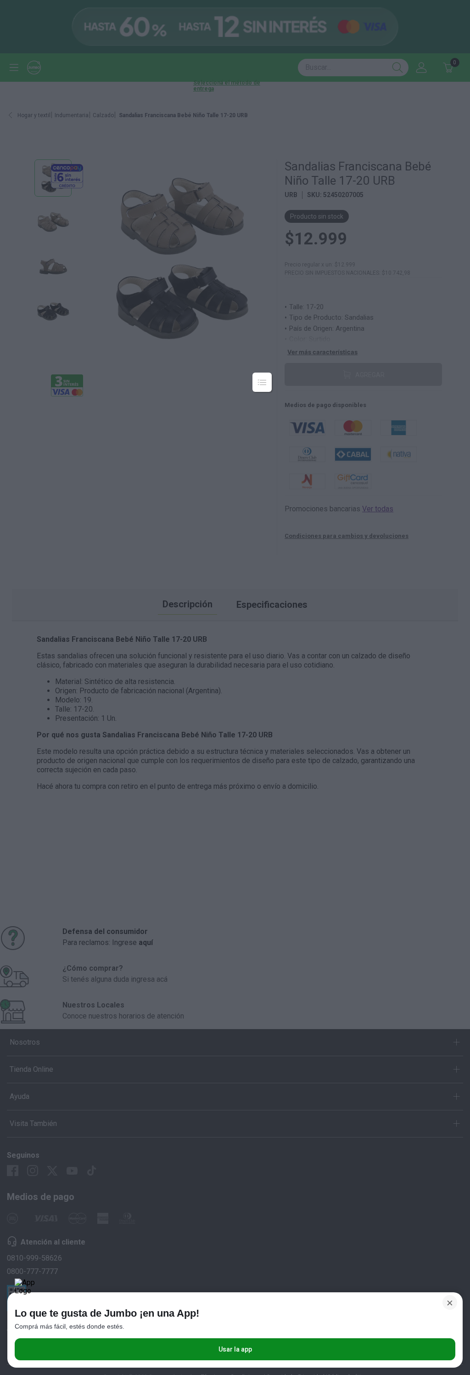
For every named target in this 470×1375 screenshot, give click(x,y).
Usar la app (235, 1349)
